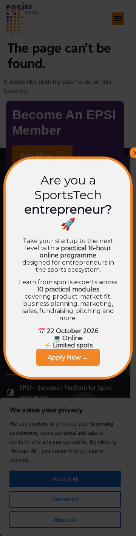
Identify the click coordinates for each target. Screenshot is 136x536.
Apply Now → (68, 357)
